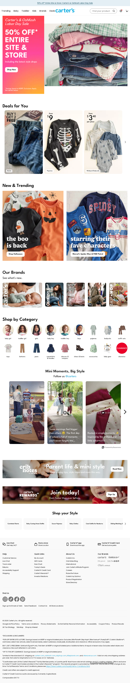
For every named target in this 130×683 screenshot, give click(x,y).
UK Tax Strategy (9, 627)
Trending (6, 10)
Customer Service (9, 558)
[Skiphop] (113, 561)
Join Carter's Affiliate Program (77, 567)
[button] (125, 142)
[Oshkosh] (114, 557)
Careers (69, 570)
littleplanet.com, (73, 656)
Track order (7, 564)
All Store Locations (56, 606)
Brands (42, 10)
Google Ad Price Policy (11, 624)
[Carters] (102, 557)
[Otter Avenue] (104, 565)
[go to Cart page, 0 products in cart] (127, 11)
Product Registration (74, 579)
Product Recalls (118, 624)
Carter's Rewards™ (41, 573)
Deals (52, 10)
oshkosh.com (50, 656)
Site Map (20, 627)
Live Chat (6, 561)
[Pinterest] (22, 599)
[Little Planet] (101, 561)
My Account (38, 558)
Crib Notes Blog (72, 561)
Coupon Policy (104, 624)
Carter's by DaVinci (73, 576)
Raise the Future (72, 573)
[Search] (114, 11)
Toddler (25, 10)
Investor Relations (41, 576)
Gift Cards (38, 561)
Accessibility (92, 624)
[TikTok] (10, 599)
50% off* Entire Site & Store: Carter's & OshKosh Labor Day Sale (65, 3)
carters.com (39, 656)
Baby (16, 10)
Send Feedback (30, 606)
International (71, 564)
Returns (5, 567)
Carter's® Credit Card (42, 570)
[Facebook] (16, 599)
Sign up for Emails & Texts (12, 606)
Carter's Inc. (70, 558)
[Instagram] (5, 599)
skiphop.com (61, 656)
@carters (71, 376)
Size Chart (38, 564)
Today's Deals (39, 567)
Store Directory (71, 582)
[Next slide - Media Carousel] (124, 411)
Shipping (6, 573)
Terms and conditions (30, 624)
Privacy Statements (48, 624)
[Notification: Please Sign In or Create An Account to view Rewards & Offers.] (121, 11)
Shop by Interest (31, 627)
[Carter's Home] (65, 10)
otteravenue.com (90, 656)
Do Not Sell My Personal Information (71, 624)
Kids (34, 10)
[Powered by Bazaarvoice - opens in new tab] (111, 447)
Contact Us (42, 606)
